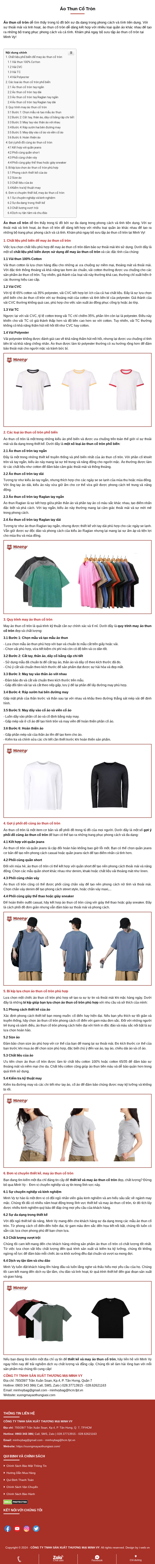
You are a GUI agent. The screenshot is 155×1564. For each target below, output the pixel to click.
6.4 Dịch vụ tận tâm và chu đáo (27, 213)
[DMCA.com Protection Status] (15, 1501)
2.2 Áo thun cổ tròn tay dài (24, 92)
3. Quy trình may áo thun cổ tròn (26, 107)
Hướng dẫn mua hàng (20, 1472)
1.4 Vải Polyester (18, 77)
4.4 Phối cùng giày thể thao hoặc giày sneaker (37, 162)
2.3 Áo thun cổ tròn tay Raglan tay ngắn (33, 97)
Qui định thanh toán (19, 1479)
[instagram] (26, 1528)
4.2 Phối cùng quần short (24, 152)
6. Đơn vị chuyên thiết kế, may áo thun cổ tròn (35, 192)
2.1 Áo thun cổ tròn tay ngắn (26, 87)
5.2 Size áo (15, 177)
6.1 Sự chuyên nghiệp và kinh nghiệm (31, 197)
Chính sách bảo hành (20, 1494)
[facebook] (7, 1528)
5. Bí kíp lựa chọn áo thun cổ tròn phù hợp (32, 167)
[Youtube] (17, 1528)
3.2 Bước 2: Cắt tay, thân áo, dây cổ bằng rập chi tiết (41, 117)
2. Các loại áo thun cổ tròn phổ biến (28, 82)
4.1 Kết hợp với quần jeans (24, 147)
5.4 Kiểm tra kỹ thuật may (24, 187)
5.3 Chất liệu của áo (20, 182)
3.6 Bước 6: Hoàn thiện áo (24, 137)
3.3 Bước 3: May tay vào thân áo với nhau (34, 122)
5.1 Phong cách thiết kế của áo (27, 172)
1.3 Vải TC (14, 72)
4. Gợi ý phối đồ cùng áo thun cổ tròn (29, 142)
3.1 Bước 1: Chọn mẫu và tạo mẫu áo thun (34, 112)
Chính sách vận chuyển (21, 1487)
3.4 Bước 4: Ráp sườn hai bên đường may (34, 127)
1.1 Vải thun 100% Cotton (24, 62)
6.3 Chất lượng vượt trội (23, 207)
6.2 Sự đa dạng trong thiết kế (26, 202)
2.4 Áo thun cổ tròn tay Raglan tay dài (32, 102)
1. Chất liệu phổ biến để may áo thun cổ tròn (34, 57)
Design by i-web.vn (138, 1547)
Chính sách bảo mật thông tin (26, 1465)
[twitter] (36, 1528)
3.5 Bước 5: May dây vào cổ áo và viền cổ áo (35, 132)
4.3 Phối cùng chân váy (22, 157)
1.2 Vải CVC (15, 67)
